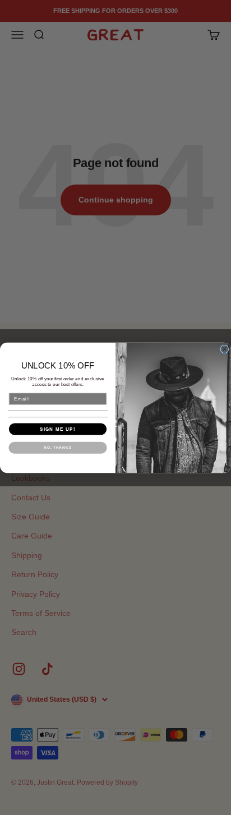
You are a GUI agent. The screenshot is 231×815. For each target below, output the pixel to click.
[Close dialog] (224, 349)
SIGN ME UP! (58, 428)
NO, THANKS (58, 447)
